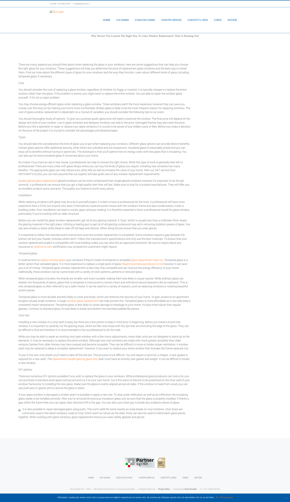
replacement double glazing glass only (75, 359)
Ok (217, 497)
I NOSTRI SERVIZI (146, 477)
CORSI (185, 477)
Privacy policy (226, 497)
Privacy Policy (164, 489)
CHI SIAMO (105, 477)
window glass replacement (83, 300)
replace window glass (53, 260)
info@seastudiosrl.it (82, 4)
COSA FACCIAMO (124, 477)
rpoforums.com (43, 246)
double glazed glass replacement (37, 180)
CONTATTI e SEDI (168, 477)
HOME (91, 477)
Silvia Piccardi (191, 489)
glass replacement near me (147, 260)
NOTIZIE (198, 477)
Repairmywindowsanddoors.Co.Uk (142, 264)
